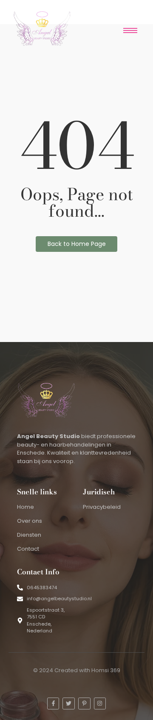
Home (25, 507)
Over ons (29, 521)
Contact (28, 549)
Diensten (29, 535)
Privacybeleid (102, 507)
